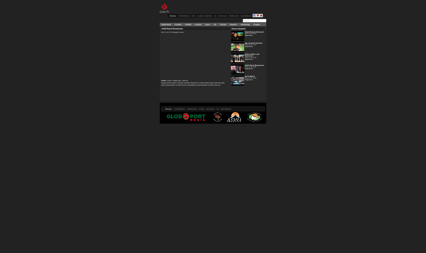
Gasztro (233, 24)
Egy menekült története (253, 43)
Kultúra (198, 24)
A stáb (201, 109)
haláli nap (185, 80)
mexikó (169, 80)
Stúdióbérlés (183, 16)
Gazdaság (245, 24)
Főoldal (173, 16)
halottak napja (176, 80)
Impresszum (234, 16)
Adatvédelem (246, 16)
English (256, 24)
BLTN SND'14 (250, 76)
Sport (207, 24)
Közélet (178, 24)
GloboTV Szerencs (205, 16)
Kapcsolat (222, 16)
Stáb (193, 16)
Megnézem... (249, 35)
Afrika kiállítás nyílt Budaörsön (252, 55)
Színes (223, 24)
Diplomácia (166, 24)
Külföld (188, 24)
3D (215, 16)
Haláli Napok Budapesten (254, 65)
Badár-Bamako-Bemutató (254, 32)
